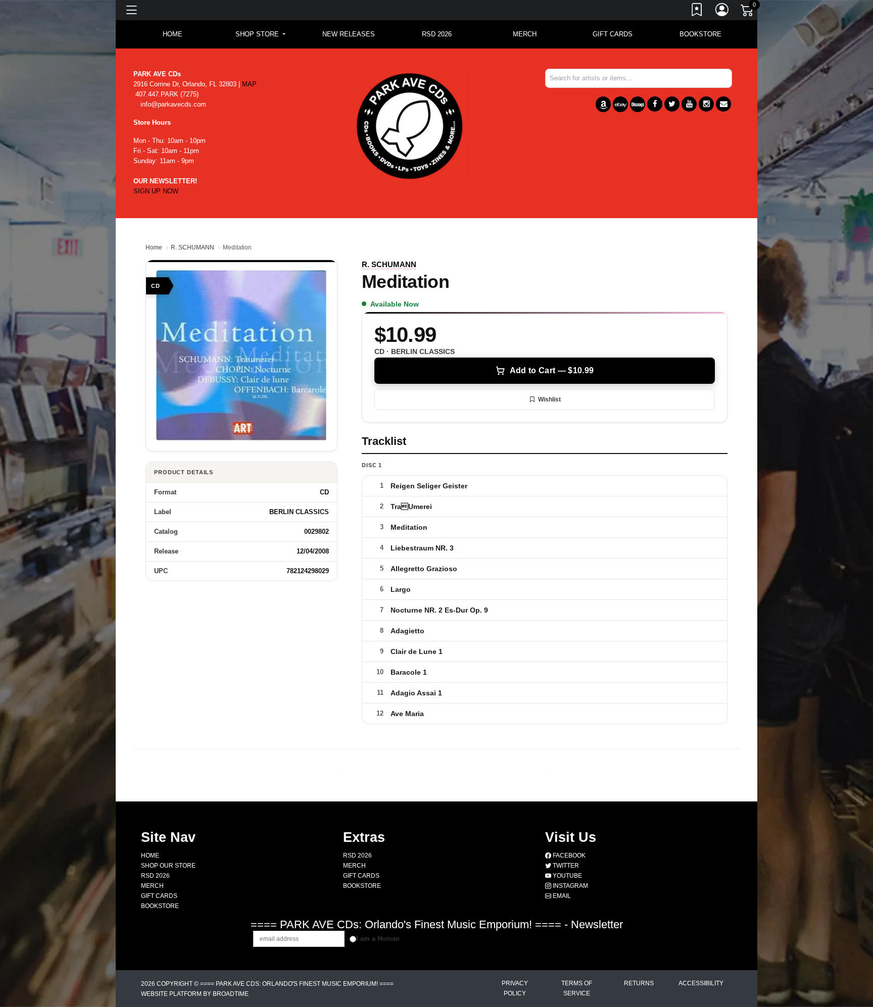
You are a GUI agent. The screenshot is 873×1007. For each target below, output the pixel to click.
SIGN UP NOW (155, 191)
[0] (747, 12)
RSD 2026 (437, 34)
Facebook (568, 855)
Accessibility (700, 983)
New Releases (348, 34)
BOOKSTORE (700, 34)
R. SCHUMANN (192, 247)
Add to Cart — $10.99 (552, 370)
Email (561, 895)
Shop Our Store (168, 865)
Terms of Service (576, 988)
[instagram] (706, 104)
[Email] (723, 104)
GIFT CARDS (613, 34)
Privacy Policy (515, 988)
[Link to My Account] (722, 12)
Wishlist (549, 399)
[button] (260, 34)
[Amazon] (603, 104)
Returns (639, 983)
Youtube (566, 875)
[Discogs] (637, 104)
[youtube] (689, 104)
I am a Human (378, 938)
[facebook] (654, 104)
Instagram (569, 885)
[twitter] (672, 104)
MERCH (525, 34)
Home (154, 247)
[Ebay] (620, 104)
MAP (249, 84)
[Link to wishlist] (697, 12)
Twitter (565, 865)
